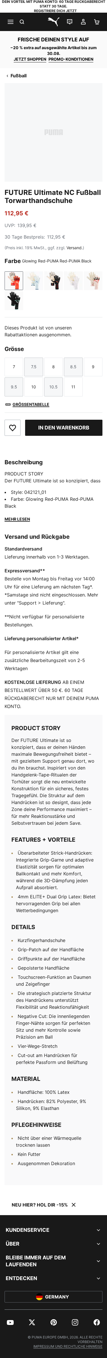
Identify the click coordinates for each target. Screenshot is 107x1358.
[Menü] (10, 22)
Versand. (74, 247)
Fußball (19, 75)
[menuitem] (10, 1322)
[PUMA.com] (53, 22)
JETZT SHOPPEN (30, 59)
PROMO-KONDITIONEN (71, 59)
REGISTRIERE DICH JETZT (55, 11)
